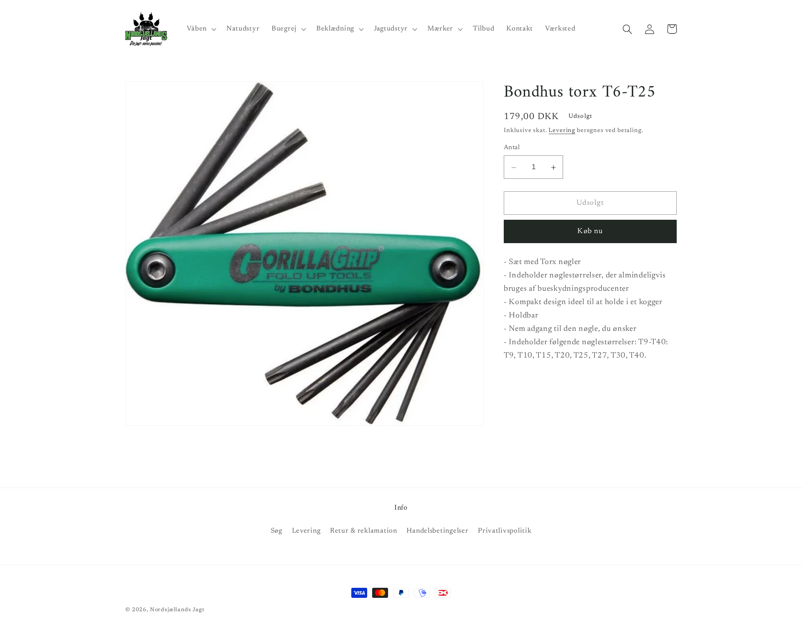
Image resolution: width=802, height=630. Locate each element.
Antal (512, 148)
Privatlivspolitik (504, 531)
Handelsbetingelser (437, 531)
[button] (200, 29)
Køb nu (590, 232)
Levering (561, 131)
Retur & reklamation (363, 531)
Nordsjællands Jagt (177, 609)
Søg (276, 531)
